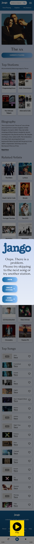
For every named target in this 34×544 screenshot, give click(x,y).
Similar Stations (9, 289)
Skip (9, 279)
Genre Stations (9, 299)
